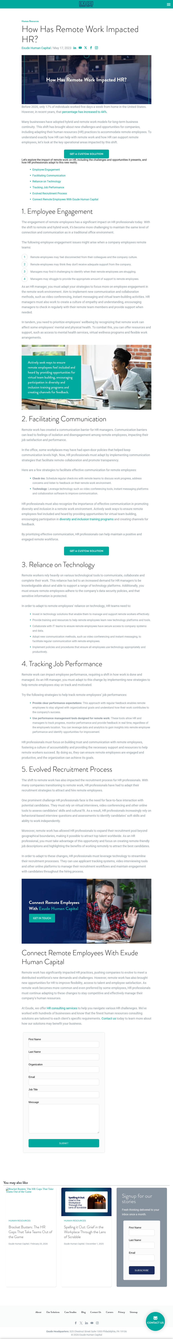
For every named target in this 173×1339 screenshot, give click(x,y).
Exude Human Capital (36, 48)
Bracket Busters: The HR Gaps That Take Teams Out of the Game (30, 1231)
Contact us (109, 1018)
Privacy (121, 1312)
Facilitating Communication (49, 175)
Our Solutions (52, 1312)
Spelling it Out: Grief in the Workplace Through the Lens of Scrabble (85, 1231)
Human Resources (30, 21)
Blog (83, 1312)
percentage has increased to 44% (84, 112)
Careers (109, 1312)
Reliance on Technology (46, 181)
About (38, 1312)
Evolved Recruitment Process (49, 193)
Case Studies (70, 1312)
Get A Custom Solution (86, 154)
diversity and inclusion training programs (86, 519)
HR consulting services (62, 1008)
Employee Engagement (46, 169)
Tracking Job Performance (48, 187)
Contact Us (95, 1312)
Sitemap (134, 1312)
